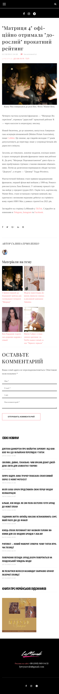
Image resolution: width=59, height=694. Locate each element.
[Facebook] (24, 14)
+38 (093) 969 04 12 (38, 663)
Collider (11, 138)
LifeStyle (7, 59)
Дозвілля (19, 59)
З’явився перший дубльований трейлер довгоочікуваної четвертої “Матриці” (12, 297)
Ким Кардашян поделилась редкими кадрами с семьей (12, 337)
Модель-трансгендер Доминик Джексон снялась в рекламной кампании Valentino (34, 297)
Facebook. (39, 212)
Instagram (27, 212)
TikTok (39, 208)
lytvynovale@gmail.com (31, 667)
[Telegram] (34, 14)
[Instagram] (29, 14)
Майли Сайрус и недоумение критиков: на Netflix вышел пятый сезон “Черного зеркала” (34, 338)
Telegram (18, 212)
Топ (27, 59)
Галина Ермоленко (25, 243)
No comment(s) (30, 54)
